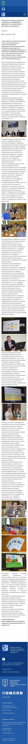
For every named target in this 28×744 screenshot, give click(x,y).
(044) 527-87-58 (6, 669)
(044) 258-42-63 (6, 728)
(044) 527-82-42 (6, 710)
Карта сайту (6, 697)
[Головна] (3, 3)
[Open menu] (24, 14)
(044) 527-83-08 (6, 730)
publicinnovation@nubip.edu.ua (11, 672)
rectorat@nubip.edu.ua (8, 713)
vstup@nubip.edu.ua (8, 733)
